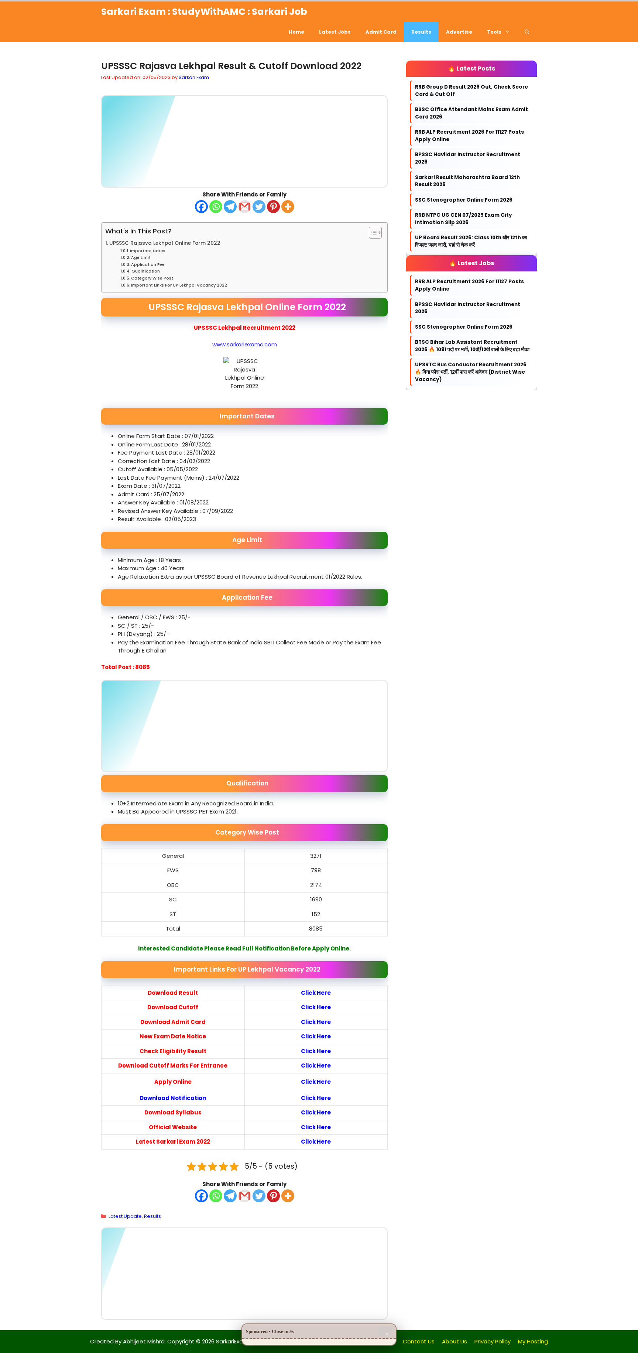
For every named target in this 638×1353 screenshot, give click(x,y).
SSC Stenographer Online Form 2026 (463, 199)
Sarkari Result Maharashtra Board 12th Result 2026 (467, 181)
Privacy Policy (492, 1341)
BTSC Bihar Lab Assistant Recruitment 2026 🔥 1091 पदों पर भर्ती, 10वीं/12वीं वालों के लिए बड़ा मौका (472, 346)
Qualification (145, 271)
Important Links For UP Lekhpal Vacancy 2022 (179, 285)
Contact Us (419, 1341)
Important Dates (147, 250)
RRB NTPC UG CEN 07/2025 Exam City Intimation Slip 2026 (463, 219)
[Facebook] (201, 206)
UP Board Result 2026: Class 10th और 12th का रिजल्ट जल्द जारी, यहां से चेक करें (471, 241)
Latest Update (125, 1216)
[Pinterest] (273, 206)
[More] (287, 206)
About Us (454, 1341)
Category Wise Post (152, 278)
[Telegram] (230, 206)
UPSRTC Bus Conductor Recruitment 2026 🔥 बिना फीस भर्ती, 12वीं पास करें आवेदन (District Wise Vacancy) (470, 372)
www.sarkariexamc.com (244, 344)
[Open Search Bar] (527, 32)
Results (421, 31)
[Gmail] (244, 206)
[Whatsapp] (215, 206)
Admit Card (381, 31)
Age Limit (141, 257)
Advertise (459, 31)
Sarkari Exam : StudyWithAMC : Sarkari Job (204, 11)
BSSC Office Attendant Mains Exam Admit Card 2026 (471, 113)
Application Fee (148, 264)
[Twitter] (259, 206)
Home (296, 31)
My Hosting (533, 1341)
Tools (494, 31)
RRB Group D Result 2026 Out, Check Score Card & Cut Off (471, 90)
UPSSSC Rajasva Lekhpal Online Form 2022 (164, 243)
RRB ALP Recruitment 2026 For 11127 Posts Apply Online (469, 136)
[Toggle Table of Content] (371, 232)
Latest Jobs (335, 31)
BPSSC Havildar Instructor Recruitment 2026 (467, 158)
